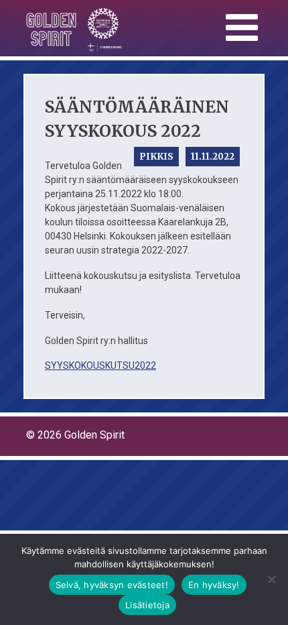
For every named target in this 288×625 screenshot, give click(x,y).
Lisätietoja (147, 605)
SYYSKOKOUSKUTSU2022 (100, 365)
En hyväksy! (214, 584)
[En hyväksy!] (271, 579)
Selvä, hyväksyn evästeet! (112, 584)
